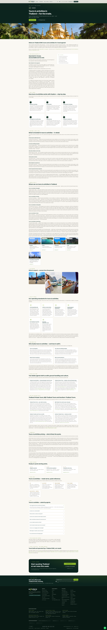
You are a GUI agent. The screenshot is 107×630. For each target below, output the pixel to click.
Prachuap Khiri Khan (57, 616)
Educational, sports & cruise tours (65, 597)
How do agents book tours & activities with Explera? (37, 505)
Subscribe (75, 579)
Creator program (73, 598)
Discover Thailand (73, 591)
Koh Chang (71, 611)
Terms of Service (37, 628)
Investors (47, 1)
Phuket (46, 551)
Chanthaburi (64, 612)
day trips (74, 550)
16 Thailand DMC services (58, 49)
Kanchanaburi (49, 616)
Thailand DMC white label (65, 594)
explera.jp (55, 620)
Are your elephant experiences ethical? (35, 522)
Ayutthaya (32, 611)
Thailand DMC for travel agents (43, 49)
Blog (45, 1)
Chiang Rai (67, 616)
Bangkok (72, 388)
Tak (49, 617)
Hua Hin (47, 616)
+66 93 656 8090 (64, 1)
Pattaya (63, 611)
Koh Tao (57, 611)
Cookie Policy (43, 628)
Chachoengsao (75, 611)
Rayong (69, 611)
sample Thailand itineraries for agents (51, 427)
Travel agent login (70, 1)
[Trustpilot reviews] (53, 626)
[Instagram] (45, 626)
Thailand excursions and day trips (64, 422)
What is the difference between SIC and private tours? (38, 519)
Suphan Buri (37, 612)
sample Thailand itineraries (70, 551)
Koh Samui (51, 611)
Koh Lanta (53, 612)
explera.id (71, 620)
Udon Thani (33, 617)
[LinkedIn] (43, 626)
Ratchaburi (47, 617)
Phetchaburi (53, 616)
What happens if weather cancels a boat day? (36, 530)
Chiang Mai (38, 551)
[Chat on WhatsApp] (105, 628)
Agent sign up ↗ (64, 590)
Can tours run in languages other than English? (37, 527)
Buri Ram (38, 616)
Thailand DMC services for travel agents (44, 389)
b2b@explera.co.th (70, 568)
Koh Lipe (57, 612)
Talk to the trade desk (74, 49)
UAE (52, 595)
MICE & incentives (44, 590)
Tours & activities (44, 594)
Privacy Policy (31, 628)
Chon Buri (66, 611)
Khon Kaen (35, 616)
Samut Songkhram (33, 612)
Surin (37, 617)
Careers (72, 597)
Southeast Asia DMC (64, 595)
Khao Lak (60, 611)
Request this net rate (33, 472)
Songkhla (48, 613)
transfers (33, 551)
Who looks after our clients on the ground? (36, 513)
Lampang (75, 616)
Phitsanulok (68, 617)
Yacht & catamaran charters (46, 595)
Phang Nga (47, 612)
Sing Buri (40, 611)
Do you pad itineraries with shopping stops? (36, 533)
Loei (35, 617)
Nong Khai (41, 616)
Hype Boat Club (73, 602)
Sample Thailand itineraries (65, 599)
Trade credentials (73, 595)
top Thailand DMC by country (35, 50)
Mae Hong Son (71, 616)
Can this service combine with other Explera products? (38, 516)
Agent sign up (76, 1)
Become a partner (69, 563)
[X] (48, 626)
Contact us (50, 1)
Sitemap (47, 628)
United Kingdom (54, 594)
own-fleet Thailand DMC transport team (40, 388)
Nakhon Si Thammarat (53, 613)
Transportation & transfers (45, 598)
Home (29, 5)
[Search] (57, 1)
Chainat (38, 611)
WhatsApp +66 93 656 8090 (70, 566)
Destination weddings (45, 591)
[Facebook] (46, 626)
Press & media (72, 594)
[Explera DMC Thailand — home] (31, 1)
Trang (55, 612)
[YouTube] (50, 626)
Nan (65, 617)
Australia (53, 590)
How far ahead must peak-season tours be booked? (37, 525)
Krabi (48, 611)
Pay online (72, 590)
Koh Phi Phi (50, 612)
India (52, 591)
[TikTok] (52, 626)
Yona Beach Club (73, 601)
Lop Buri (35, 611)
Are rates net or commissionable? (35, 510)
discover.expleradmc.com (44, 620)
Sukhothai (64, 617)
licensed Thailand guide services (61, 386)
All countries (53, 598)
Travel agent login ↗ (64, 591)
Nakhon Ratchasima (31, 616)
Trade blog (63, 602)
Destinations (41, 1)
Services (37, 1)
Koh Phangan (54, 611)
